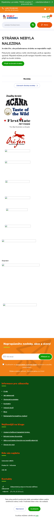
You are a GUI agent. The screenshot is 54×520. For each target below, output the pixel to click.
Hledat (33, 25)
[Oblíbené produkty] (45, 9)
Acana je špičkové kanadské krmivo (17, 432)
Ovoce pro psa (9, 445)
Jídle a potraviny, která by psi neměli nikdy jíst (21, 440)
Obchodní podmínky (11, 399)
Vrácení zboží (8, 408)
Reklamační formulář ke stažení (15, 416)
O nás (6, 391)
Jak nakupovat (9, 395)
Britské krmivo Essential (13, 436)
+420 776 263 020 (11, 8)
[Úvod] (11, 17)
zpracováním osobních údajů (26, 365)
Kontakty (7, 404)
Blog (5, 412)
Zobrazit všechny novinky (25, 86)
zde (37, 516)
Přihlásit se (45, 357)
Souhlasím (34, 509)
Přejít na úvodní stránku (13, 63)
